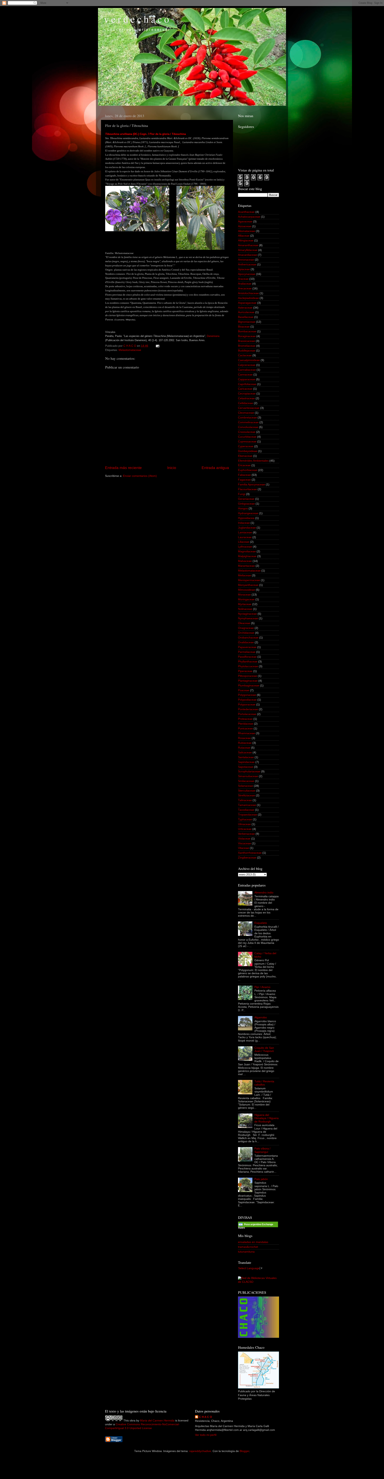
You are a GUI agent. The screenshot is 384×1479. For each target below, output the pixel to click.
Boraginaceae (247, 336)
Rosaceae (244, 738)
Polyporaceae (246, 704)
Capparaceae (246, 379)
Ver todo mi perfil (205, 1434)
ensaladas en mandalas (253, 1242)
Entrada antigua (215, 468)
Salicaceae (245, 752)
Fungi (241, 494)
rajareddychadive (200, 1451)
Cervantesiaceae (248, 407)
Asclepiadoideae (248, 298)
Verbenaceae (246, 833)
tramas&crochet (248, 1246)
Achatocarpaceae (249, 216)
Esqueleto (260, 922)
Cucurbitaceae (247, 436)
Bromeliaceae (246, 345)
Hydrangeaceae (248, 513)
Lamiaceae (245, 532)
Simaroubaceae (248, 776)
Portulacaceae (247, 714)
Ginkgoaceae (246, 503)
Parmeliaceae (246, 651)
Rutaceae (244, 747)
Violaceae (244, 838)
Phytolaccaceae (248, 666)
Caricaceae (245, 388)
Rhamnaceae (246, 733)
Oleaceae (244, 623)
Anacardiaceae (247, 254)
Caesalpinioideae (249, 360)
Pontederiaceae (248, 709)
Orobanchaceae (248, 637)
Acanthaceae (246, 211)
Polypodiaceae (247, 699)
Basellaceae (245, 317)
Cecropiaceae (247, 393)
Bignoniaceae (246, 321)
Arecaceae (245, 288)
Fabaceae (244, 474)
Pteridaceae (245, 723)
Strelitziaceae (246, 795)
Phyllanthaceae (247, 661)
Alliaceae (243, 235)
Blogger (244, 1451)
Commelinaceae (248, 422)
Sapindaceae (246, 762)
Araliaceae (244, 283)
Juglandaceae (247, 527)
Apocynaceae (246, 274)
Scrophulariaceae (249, 771)
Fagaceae (244, 479)
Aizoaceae (244, 226)
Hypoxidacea (246, 518)
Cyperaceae (245, 446)
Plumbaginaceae (248, 685)
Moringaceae (246, 599)
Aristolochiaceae (248, 293)
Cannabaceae (247, 369)
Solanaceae (245, 785)
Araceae (243, 278)
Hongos (243, 508)
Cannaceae (245, 374)
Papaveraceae (247, 647)
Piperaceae (245, 671)
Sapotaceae (245, 766)
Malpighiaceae (247, 556)
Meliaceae (244, 575)
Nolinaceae (245, 609)
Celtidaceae (245, 403)
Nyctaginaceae (247, 613)
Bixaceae (244, 326)
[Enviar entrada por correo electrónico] (157, 345)
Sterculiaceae (246, 790)
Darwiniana (213, 336)
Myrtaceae (244, 604)
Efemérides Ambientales (253, 460)
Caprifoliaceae (247, 384)
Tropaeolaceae (247, 814)
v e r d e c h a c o (136, 18)
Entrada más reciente (123, 468)
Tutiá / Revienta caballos (264, 1083)
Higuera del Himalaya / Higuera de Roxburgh (266, 1118)
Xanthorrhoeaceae (250, 852)
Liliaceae (243, 541)
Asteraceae (245, 307)
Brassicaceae (246, 341)
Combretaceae (247, 417)
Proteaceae (245, 718)
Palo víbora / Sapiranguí (262, 1150)
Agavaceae (245, 221)
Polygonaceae (247, 694)
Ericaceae (244, 465)
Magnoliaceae (247, 551)
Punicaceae (245, 728)
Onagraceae (246, 627)
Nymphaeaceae (248, 618)
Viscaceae (244, 843)
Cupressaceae (247, 441)
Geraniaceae (246, 498)
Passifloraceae (247, 656)
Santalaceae (246, 757)
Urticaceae (245, 829)
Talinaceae (245, 800)
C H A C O (205, 1416)
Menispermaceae (249, 580)
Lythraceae (245, 546)
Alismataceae (246, 231)
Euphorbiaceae (247, 470)
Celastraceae (246, 398)
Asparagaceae (247, 302)
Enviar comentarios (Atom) (140, 475)
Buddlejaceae (246, 350)
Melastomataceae (130, 350)
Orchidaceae (246, 632)
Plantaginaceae (248, 680)
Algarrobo (260, 1017)
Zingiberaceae (247, 857)
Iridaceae (244, 522)
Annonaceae (246, 259)
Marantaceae (246, 565)
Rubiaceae (245, 742)
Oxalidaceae (246, 642)
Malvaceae (245, 561)
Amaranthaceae (248, 245)
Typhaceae (245, 819)
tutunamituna (246, 1251)
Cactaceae (245, 355)
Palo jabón (261, 1179)
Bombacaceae (247, 331)
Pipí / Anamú (262, 987)
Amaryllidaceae (247, 250)
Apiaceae (244, 269)
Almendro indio (263, 892)
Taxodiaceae (246, 809)
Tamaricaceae (247, 805)
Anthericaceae (247, 264)
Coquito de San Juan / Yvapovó (264, 1049)
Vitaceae (243, 848)
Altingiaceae (245, 240)
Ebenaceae (245, 455)
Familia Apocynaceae (251, 484)
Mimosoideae (246, 589)
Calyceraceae (246, 365)
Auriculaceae (246, 312)
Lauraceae (245, 537)
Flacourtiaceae (247, 489)
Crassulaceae (246, 431)
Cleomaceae (246, 412)
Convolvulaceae (248, 427)
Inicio (171, 468)
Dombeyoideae (247, 451)
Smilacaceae (246, 781)
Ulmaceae (244, 824)
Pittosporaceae (247, 675)
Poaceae (243, 690)
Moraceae (244, 594)
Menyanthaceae (248, 585)
